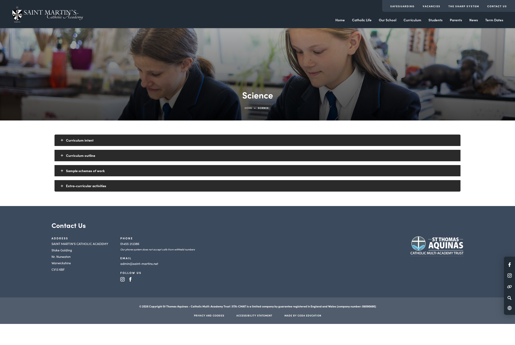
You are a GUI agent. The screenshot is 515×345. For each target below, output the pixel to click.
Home (340, 19)
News (473, 19)
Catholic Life (362, 19)
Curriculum (412, 19)
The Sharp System (463, 6)
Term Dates (494, 19)
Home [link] (248, 107)
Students (435, 19)
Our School (387, 19)
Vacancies (431, 6)
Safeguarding (402, 6)
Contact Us (497, 6)
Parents (456, 19)
